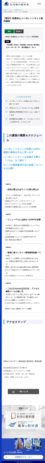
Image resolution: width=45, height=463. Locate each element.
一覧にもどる (23, 391)
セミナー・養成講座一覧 (15, 9)
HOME (5, 9)
